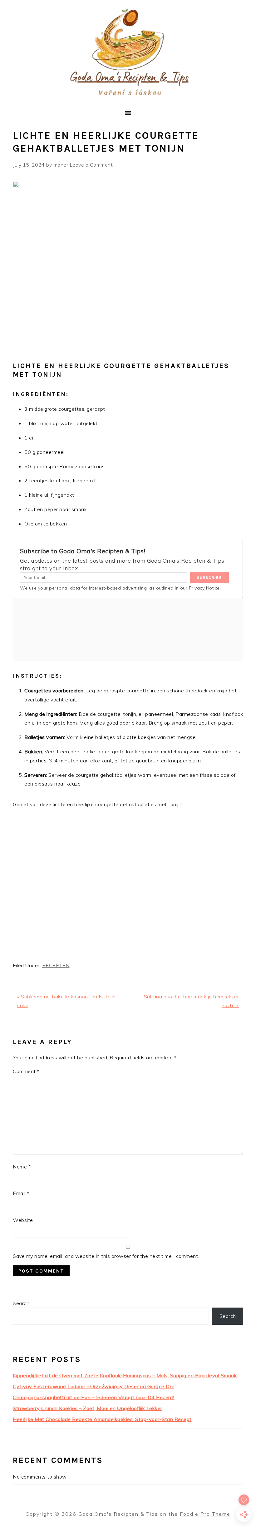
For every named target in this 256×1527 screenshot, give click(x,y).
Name (22, 1166)
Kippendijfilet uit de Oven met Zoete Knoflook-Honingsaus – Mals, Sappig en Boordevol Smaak (125, 1375)
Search (21, 1303)
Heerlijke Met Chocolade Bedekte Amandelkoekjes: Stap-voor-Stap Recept (102, 1419)
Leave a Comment (91, 165)
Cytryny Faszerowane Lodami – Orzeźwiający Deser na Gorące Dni (93, 1386)
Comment (26, 1071)
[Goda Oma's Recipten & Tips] (128, 97)
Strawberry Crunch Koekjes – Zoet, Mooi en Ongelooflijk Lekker (87, 1408)
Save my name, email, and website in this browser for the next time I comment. (106, 1256)
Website (23, 1220)
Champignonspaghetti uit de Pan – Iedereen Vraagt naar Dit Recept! (94, 1397)
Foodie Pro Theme (205, 1514)
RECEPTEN (56, 965)
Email (21, 1193)
